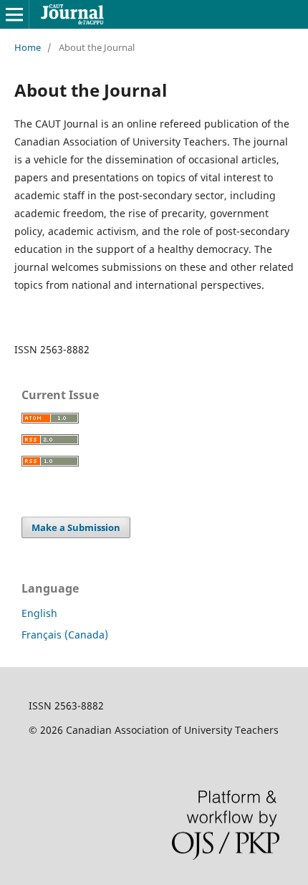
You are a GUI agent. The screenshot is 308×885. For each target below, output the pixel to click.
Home (27, 47)
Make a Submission (76, 527)
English (39, 613)
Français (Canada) (64, 634)
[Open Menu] (14, 14)
